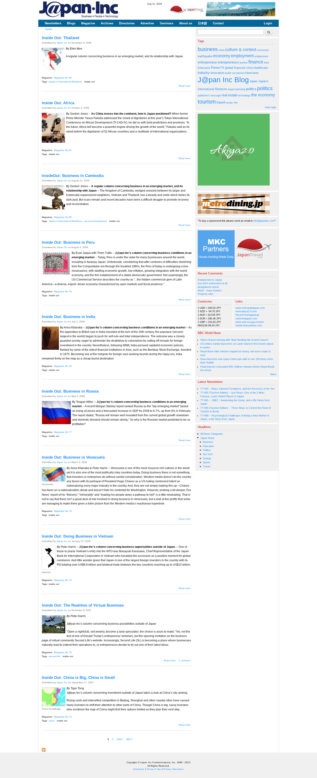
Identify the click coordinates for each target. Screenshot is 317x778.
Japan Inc (62, 42)
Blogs (71, 23)
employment (242, 56)
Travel (206, 466)
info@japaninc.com (264, 220)
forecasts (204, 67)
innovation (217, 73)
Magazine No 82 (63, 77)
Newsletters (53, 23)
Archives (107, 23)
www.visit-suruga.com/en (250, 322)
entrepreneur (207, 62)
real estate (229, 95)
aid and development (95, 221)
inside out (89, 81)
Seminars (166, 23)
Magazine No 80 (63, 217)
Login (268, 23)
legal (230, 89)
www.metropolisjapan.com (250, 307)
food (266, 62)
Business (208, 442)
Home (48, 29)
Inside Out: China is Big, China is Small (78, 677)
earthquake (205, 56)
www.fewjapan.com (246, 318)
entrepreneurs (228, 62)
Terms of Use (154, 769)
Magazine (88, 23)
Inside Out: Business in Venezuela (73, 457)
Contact (218, 23)
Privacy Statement (173, 769)
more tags (270, 107)
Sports (206, 462)
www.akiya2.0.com (246, 311)
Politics (207, 450)
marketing (239, 89)
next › (120, 739)
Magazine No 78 (63, 366)
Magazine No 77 (63, 432)
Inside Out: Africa (58, 103)
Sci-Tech (208, 454)
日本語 (202, 23)
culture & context (240, 49)
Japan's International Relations (65, 81)
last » (129, 739)
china (52, 720)
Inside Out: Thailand (60, 37)
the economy (263, 95)
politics (251, 89)
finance (255, 61)
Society (207, 458)
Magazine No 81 (63, 150)
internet (240, 73)
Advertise (147, 23)
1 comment (185, 660)
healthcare (261, 67)
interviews (252, 73)
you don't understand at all (212, 283)
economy (221, 56)
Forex (215, 67)
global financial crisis (239, 67)
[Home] (79, 10)
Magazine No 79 (63, 291)
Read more (185, 86)
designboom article (208, 287)
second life (54, 656)
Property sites (205, 294)
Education (208, 446)
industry (204, 73)
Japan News (207, 438)
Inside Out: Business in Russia (70, 391)
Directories (127, 23)
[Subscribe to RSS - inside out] (43, 748)
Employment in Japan (210, 279)
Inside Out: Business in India (68, 316)
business (208, 49)
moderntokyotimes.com (249, 325)
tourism (207, 101)
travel (221, 102)
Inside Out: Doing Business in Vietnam (77, 536)
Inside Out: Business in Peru (68, 242)
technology (244, 95)
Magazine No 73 (63, 716)
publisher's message (209, 95)
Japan (253, 81)
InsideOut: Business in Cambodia (73, 175)
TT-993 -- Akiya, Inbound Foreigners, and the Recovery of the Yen (237, 388)
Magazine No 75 (63, 580)
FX (222, 67)
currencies (263, 50)
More (273, 374)
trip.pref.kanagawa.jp (247, 314)
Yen (235, 102)
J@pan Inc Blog (223, 80)
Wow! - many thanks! (210, 290)
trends (229, 102)
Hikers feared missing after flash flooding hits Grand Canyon (234, 339)
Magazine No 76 (63, 511)
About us (185, 23)
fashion (243, 62)
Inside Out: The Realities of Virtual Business (83, 605)
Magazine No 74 (63, 652)
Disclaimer (138, 769)
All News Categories (211, 433)
